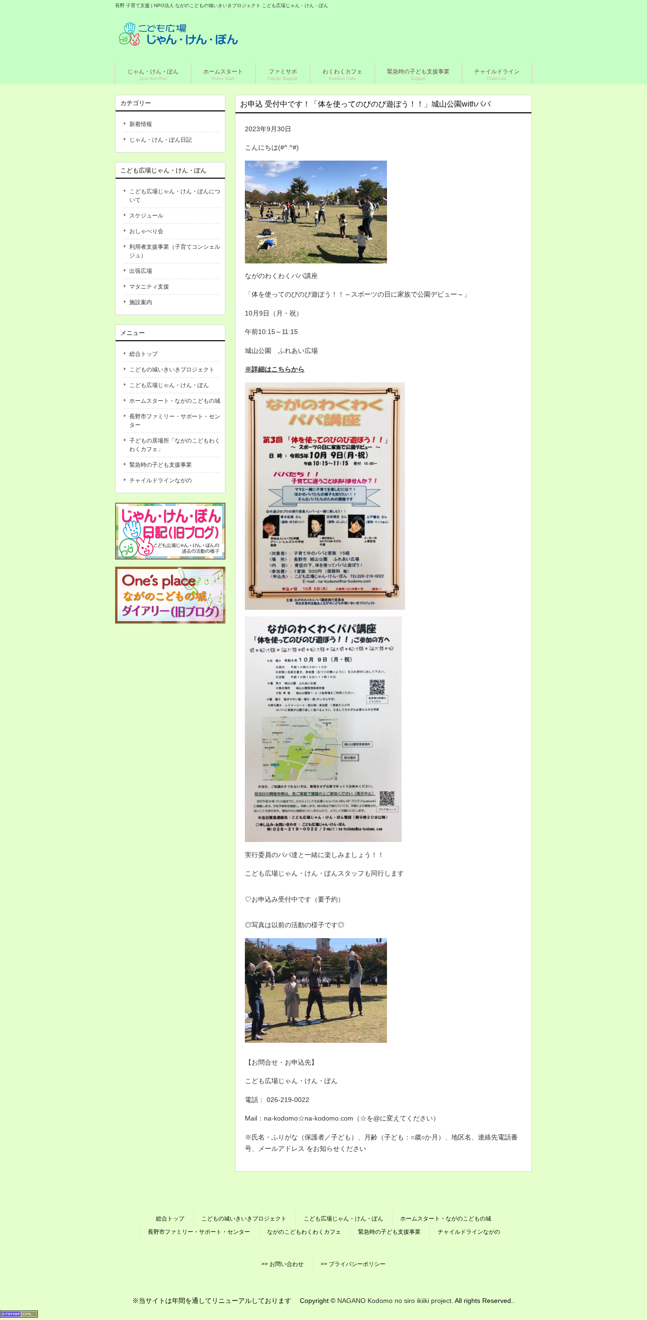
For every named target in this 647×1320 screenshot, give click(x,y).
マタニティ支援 (149, 286)
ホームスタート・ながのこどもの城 (174, 401)
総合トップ (143, 354)
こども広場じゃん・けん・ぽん (169, 385)
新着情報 (140, 124)
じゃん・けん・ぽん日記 (160, 139)
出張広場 (140, 271)
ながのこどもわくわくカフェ (304, 1232)
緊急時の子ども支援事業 (160, 464)
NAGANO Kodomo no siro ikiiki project (394, 1300)
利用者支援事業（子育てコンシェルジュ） (174, 251)
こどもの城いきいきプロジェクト (172, 369)
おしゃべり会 (146, 231)
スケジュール (146, 215)
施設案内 (140, 302)
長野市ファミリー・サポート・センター (174, 420)
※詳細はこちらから (275, 369)
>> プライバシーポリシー (353, 1264)
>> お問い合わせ (282, 1264)
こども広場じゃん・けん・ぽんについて (174, 195)
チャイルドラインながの (160, 480)
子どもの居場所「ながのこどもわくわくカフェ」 (174, 444)
